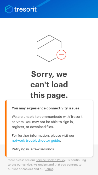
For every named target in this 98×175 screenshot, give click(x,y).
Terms (49, 169)
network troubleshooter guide (36, 140)
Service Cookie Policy (50, 160)
